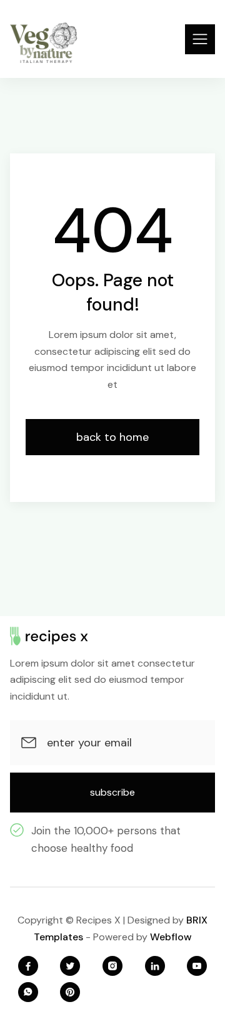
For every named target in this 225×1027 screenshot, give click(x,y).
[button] (200, 39)
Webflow (171, 936)
